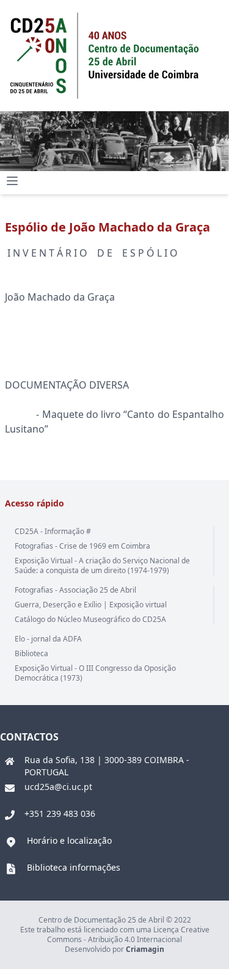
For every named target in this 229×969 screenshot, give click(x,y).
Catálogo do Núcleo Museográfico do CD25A (90, 619)
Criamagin (145, 949)
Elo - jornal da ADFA (48, 639)
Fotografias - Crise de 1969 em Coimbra (82, 546)
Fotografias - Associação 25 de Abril (75, 590)
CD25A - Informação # (53, 531)
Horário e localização (69, 840)
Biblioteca (31, 653)
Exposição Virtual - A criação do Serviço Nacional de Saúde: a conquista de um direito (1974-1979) (102, 565)
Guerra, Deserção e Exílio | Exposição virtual (91, 604)
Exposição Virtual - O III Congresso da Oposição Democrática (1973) (95, 673)
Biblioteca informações (73, 867)
